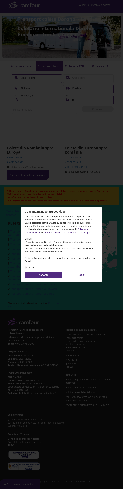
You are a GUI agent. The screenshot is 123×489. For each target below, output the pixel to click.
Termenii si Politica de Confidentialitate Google (66, 232)
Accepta (43, 275)
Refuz (81, 275)
